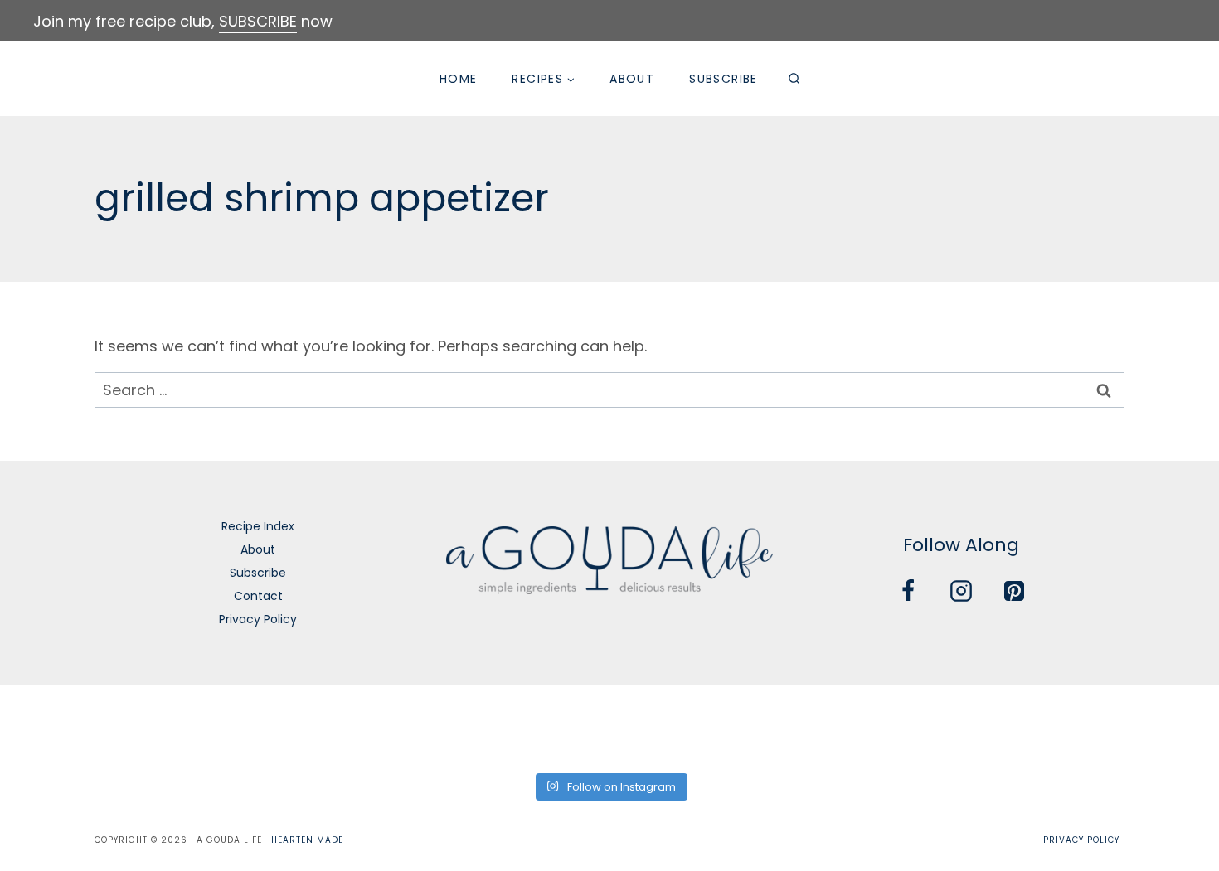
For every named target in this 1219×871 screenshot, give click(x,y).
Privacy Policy (258, 619)
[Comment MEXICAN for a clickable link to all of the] (671, 726)
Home (459, 78)
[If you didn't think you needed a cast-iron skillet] (548, 726)
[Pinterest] (1014, 591)
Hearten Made (307, 840)
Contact (258, 596)
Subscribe (723, 78)
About (632, 78)
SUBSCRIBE (258, 21)
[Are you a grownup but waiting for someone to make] (302, 726)
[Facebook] (908, 591)
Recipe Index (257, 526)
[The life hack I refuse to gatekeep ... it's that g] (916, 726)
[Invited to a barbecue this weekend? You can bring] (57, 726)
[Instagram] (961, 591)
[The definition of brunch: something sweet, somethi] (1039, 726)
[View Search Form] (794, 79)
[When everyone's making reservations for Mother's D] (425, 726)
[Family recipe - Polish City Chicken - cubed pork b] (793, 726)
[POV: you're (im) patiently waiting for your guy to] (180, 726)
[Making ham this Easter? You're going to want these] (1162, 726)
